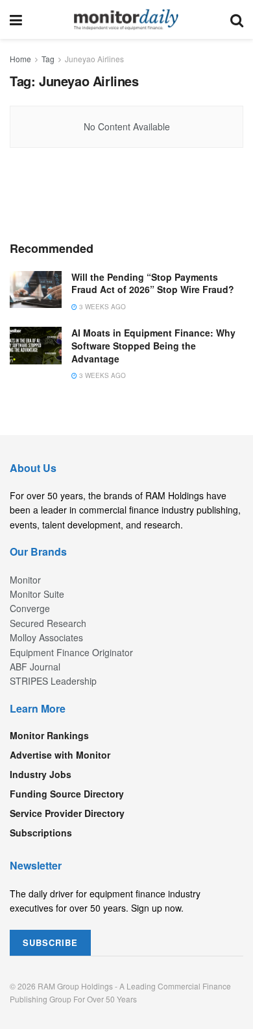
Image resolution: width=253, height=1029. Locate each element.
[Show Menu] (16, 19)
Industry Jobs (40, 774)
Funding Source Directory (67, 793)
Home (20, 58)
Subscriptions (41, 832)
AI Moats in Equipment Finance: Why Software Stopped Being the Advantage (153, 345)
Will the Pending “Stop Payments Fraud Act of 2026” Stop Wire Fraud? (152, 283)
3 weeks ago (101, 306)
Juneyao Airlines (94, 58)
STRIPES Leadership (53, 680)
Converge (30, 608)
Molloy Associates (46, 637)
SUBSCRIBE (50, 942)
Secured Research (48, 623)
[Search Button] (236, 19)
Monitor (25, 579)
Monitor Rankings (49, 735)
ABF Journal (35, 666)
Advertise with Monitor (60, 754)
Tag (48, 58)
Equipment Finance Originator (71, 652)
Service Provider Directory (67, 813)
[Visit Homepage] (126, 19)
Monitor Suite (37, 593)
